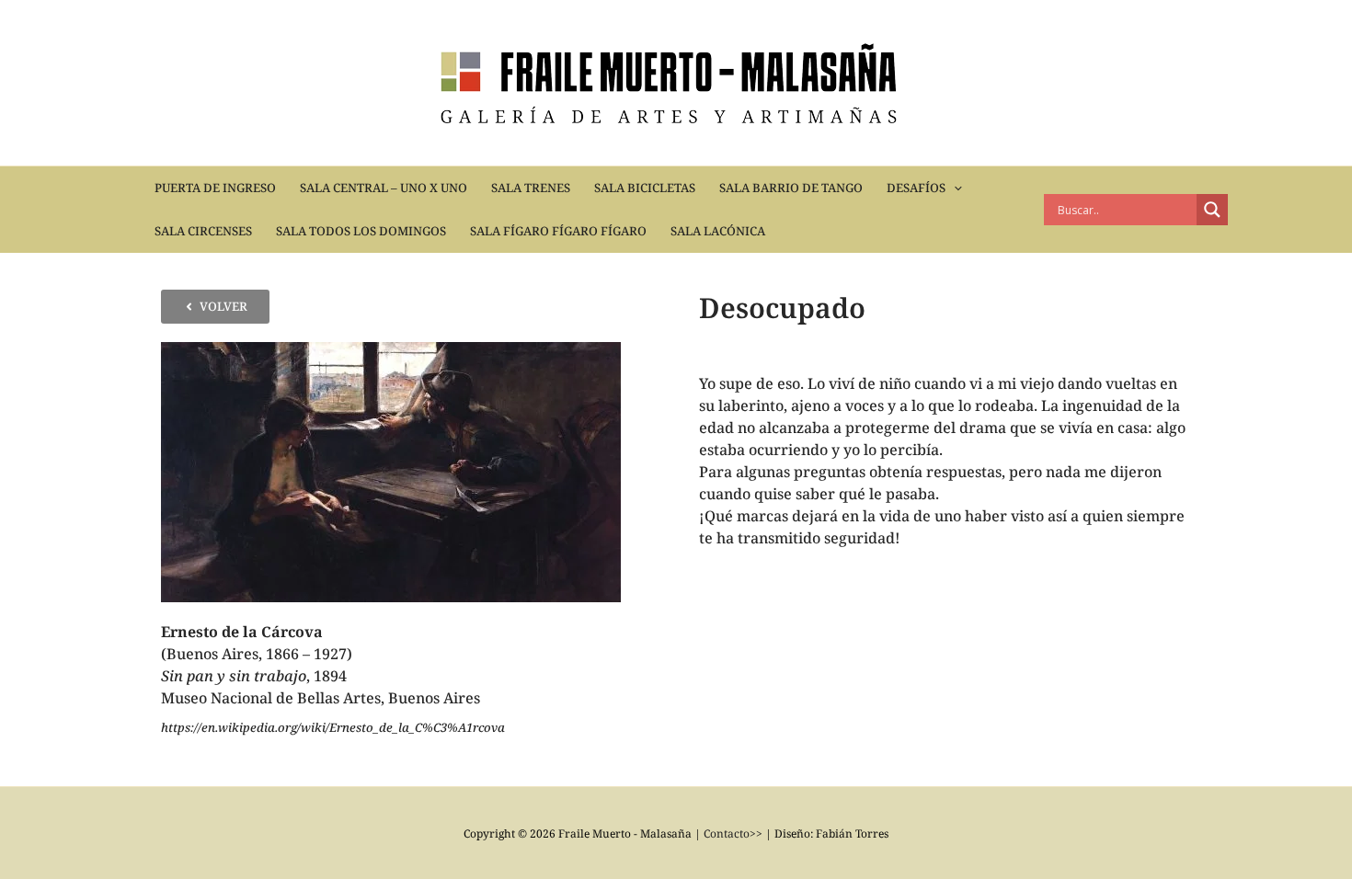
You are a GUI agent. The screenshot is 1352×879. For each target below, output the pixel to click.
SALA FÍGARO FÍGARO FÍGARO (558, 231)
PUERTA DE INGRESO (215, 187)
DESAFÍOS (916, 187)
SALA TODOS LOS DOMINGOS (361, 231)
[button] (953, 188)
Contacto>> (733, 833)
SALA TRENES (530, 187)
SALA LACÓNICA (717, 231)
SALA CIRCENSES (203, 231)
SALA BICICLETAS (644, 187)
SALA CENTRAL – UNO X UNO (383, 187)
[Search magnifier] (1212, 209)
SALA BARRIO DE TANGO (791, 187)
